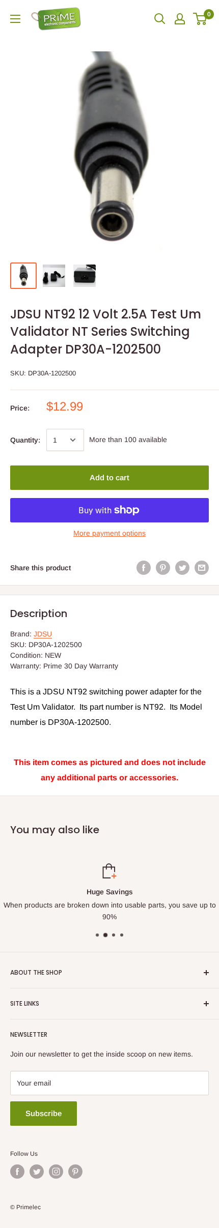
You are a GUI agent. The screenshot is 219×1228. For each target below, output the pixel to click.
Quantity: (25, 440)
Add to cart (109, 477)
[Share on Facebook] (143, 568)
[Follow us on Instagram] (56, 1171)
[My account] (180, 18)
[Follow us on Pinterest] (75, 1171)
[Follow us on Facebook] (17, 1171)
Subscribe (43, 1113)
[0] (200, 19)
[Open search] (160, 18)
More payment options (109, 533)
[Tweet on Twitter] (182, 568)
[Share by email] (202, 568)
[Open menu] (15, 19)
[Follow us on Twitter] (37, 1171)
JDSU (43, 634)
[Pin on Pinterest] (163, 568)
